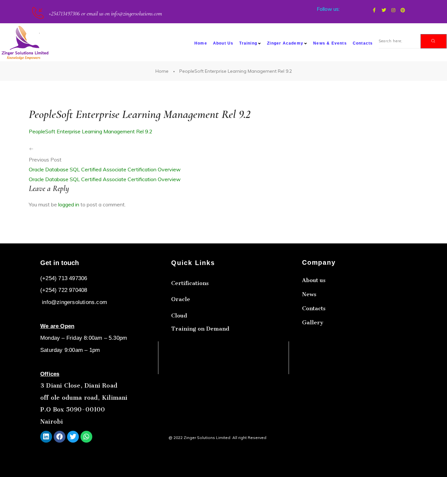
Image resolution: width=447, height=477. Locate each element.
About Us (223, 43)
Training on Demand (200, 328)
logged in (68, 204)
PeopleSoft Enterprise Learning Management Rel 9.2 (90, 131)
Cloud (179, 315)
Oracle (180, 299)
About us (314, 280)
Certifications (190, 283)
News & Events (330, 43)
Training (248, 43)
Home (200, 43)
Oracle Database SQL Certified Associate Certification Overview (105, 169)
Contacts (363, 43)
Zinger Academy (285, 43)
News (309, 294)
